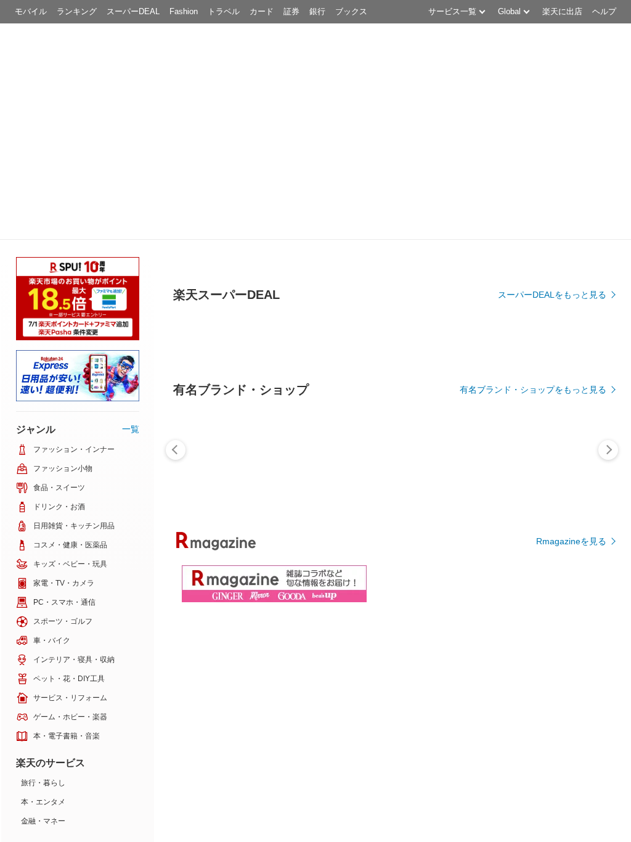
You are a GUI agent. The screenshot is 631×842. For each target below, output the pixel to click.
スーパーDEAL (133, 11)
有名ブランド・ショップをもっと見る (533, 389)
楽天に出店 (562, 11)
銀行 (317, 11)
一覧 (130, 429)
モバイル (31, 11)
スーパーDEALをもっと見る (552, 295)
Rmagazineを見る (571, 541)
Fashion (183, 11)
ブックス (351, 11)
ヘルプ (604, 11)
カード (262, 11)
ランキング (77, 11)
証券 (291, 11)
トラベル (224, 11)
